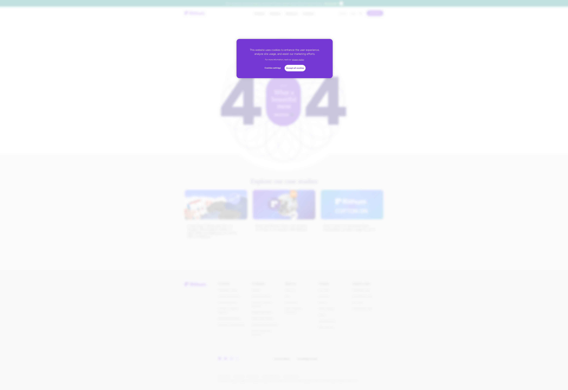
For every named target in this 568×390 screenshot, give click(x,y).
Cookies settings (273, 68)
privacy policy (298, 59)
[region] (285, 58)
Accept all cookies (295, 68)
